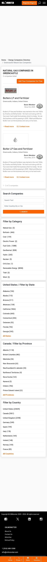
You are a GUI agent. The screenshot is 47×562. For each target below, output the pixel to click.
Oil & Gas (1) (8, 264)
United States (23, 101)
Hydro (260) (7, 255)
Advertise (8, 537)
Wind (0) (6, 277)
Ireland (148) (8, 440)
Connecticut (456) (9, 318)
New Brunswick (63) (10, 364)
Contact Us (8, 534)
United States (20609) (11, 409)
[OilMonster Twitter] (18, 519)
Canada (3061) (8, 413)
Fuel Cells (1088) (10, 246)
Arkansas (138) (9, 305)
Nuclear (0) (7, 259)
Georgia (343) (8, 331)
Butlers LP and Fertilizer (16, 98)
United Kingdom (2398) (12, 418)
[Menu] (44, 2)
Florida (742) (8, 327)
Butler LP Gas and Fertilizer (18, 148)
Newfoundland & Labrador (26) (14, 368)
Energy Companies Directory (19, 60)
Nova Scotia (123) (10, 377)
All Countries (8, 454)
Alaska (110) (8, 296)
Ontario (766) (8, 386)
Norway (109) (8, 445)
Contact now (24, 126)
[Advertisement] (23, 31)
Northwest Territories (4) (12, 373)
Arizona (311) (8, 300)
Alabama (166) (8, 291)
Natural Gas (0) (9, 228)
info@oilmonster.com (10, 552)
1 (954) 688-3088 (8, 548)
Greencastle (7, 101)
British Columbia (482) (11, 355)
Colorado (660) (8, 314)
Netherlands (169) (10, 436)
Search (24, 212)
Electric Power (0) (10, 241)
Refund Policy (9, 540)
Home (3, 60)
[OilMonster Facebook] (6, 519)
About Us (8, 531)
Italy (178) (7, 431)
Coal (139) (7, 237)
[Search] (39, 2)
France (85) (7, 449)
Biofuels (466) (8, 232)
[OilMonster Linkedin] (29, 519)
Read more (9, 126)
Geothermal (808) (10, 250)
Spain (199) (7, 427)
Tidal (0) (6, 273)
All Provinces (8, 395)
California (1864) (9, 309)
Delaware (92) (8, 323)
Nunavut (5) (7, 381)
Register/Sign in (29, 3)
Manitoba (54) (8, 359)
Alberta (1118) (8, 350)
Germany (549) (8, 422)
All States (7, 336)
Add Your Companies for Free (30, 81)
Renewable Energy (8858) (13, 268)
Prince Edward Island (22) (13, 390)
